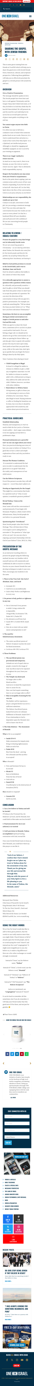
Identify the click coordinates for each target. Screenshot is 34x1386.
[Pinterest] (24, 5)
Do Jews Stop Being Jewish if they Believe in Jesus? (16, 1272)
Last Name (8, 1121)
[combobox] (17, 8)
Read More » (8, 1281)
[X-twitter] (13, 5)
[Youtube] (20, 5)
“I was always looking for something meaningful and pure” (16, 1309)
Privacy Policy (17, 1381)
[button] (30, 16)
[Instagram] (17, 5)
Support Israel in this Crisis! (12, 1)
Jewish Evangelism (11, 43)
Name (6, 1114)
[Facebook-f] (10, 5)
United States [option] (10, 1137)
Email (6, 1127)
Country (7, 1134)
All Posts (13, 1097)
